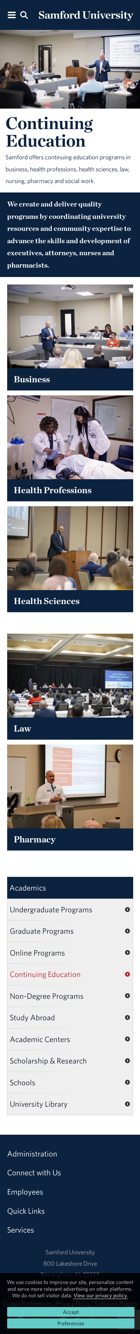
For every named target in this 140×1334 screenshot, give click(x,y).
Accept (71, 1312)
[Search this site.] (24, 14)
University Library (39, 1104)
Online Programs (37, 953)
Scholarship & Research (48, 1060)
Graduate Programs (42, 931)
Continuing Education (45, 974)
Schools (22, 1082)
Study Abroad (32, 1017)
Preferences (70, 1323)
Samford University (70, 1252)
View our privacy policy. (101, 1295)
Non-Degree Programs (47, 996)
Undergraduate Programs (51, 909)
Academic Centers (40, 1039)
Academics (27, 887)
